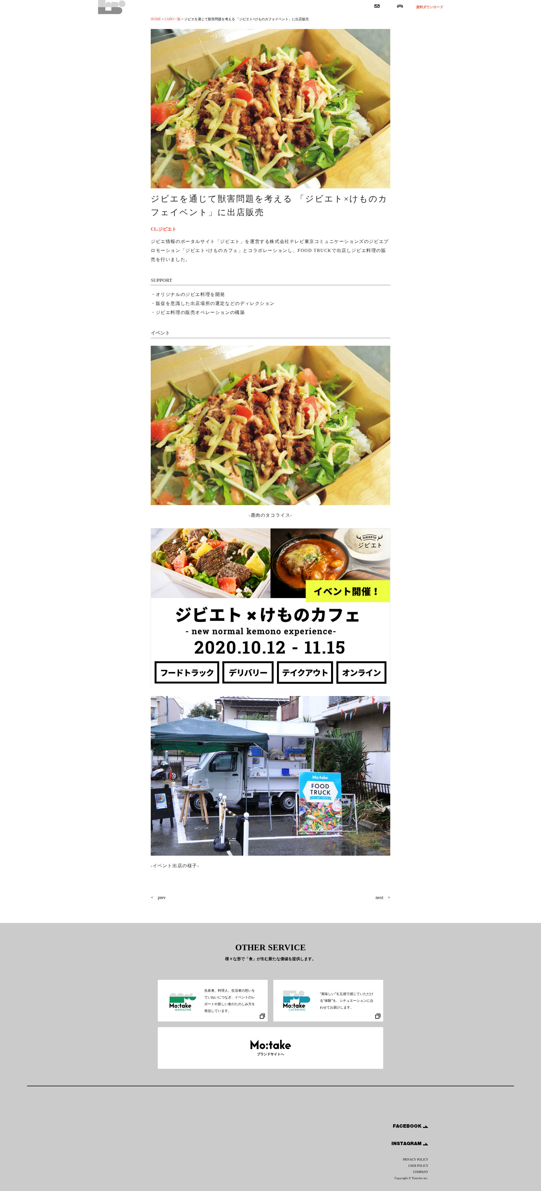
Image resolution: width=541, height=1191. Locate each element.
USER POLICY (418, 1165)
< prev (158, 897)
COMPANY (420, 1172)
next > (383, 897)
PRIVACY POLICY (415, 1159)
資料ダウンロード (429, 7)
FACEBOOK (408, 1126)
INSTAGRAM (407, 1143)
